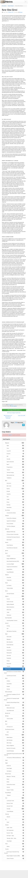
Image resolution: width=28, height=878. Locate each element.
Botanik (15, 491)
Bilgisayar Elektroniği (15, 531)
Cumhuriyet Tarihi (15, 800)
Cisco (15, 448)
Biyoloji (15, 488)
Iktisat (14, 590)
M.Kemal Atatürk (14, 691)
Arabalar (15, 555)
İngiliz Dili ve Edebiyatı (15, 520)
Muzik (15, 781)
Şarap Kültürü (15, 569)
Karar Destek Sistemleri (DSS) (15, 561)
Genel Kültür (15, 683)
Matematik (14, 705)
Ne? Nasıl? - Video (15, 835)
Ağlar (15, 445)
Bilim (14, 480)
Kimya (15, 502)
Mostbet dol (14, 713)
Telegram (15, 795)
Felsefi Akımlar (15, 545)
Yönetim (14, 849)
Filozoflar (15, 647)
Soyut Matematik (15, 710)
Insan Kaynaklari (14, 617)
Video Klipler (15, 841)
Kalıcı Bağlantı (14, 406)
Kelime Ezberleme (15, 607)
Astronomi (15, 483)
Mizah (15, 779)
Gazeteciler (15, 650)
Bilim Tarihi (15, 485)
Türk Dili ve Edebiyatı (15, 526)
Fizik (15, 496)
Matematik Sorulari (15, 707)
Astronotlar (15, 636)
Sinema (15, 689)
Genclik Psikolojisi (15, 750)
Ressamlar (15, 663)
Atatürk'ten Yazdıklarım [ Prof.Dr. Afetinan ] (14, 695)
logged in (10, 434)
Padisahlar (15, 658)
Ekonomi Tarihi (15, 803)
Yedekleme (15, 477)
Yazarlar (15, 666)
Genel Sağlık (15, 768)
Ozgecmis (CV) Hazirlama (15, 566)
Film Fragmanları (15, 830)
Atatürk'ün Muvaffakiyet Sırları (15, 702)
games (14, 550)
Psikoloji (14, 734)
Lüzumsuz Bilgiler (15, 564)
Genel (14, 553)
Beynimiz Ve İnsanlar (15, 748)
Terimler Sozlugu (15, 472)
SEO (15, 628)
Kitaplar (15, 686)
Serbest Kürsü (14, 773)
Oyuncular (15, 655)
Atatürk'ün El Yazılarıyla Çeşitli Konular (14, 699)
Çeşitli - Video (15, 827)
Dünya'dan (15, 577)
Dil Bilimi (15, 681)
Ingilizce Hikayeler (15, 604)
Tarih (14, 798)
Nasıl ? (15, 464)
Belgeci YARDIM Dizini (15, 558)
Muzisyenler (15, 652)
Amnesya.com (15, 726)
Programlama (15, 467)
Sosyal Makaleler (15, 572)
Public (14, 760)
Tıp (14, 819)
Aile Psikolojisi (15, 740)
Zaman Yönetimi (15, 858)
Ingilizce (14, 596)
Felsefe (14, 542)
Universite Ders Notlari (15, 512)
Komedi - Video (15, 832)
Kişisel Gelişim (11, 5)
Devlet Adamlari (15, 644)
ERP (15, 456)
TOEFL (15, 612)
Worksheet (15, 615)
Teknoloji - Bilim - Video (15, 838)
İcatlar (15, 499)
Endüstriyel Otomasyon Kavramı (15, 537)
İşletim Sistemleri (15, 461)
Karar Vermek (21, 415)
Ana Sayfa (4, 5)
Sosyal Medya (14, 792)
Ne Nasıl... (14, 715)
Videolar (14, 824)
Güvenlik (15, 459)
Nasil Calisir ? (15, 539)
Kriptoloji (15, 504)
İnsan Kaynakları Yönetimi (15, 620)
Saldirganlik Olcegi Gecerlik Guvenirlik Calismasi (14, 754)
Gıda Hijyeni (15, 771)
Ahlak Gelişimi (15, 737)
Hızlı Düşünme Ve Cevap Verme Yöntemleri (8, 417)
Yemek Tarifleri (15, 718)
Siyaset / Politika (15, 789)
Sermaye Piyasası (15, 593)
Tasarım (15, 469)
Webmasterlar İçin (15, 475)
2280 (16, 422)
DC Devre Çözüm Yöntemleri (15, 534)
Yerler (14, 843)
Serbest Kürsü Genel (15, 784)
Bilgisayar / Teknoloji (15, 776)
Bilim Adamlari (15, 642)
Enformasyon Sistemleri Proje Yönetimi (14, 852)
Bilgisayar (14, 442)
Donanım (15, 453)
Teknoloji (14, 814)
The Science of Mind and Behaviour (15, 757)
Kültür (14, 678)
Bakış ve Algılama (15, 745)
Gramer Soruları (15, 601)
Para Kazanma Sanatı (14, 729)
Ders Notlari (14, 510)
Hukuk (14, 582)
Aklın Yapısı (15, 742)
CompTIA (15, 451)
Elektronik (14, 529)
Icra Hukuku (15, 585)
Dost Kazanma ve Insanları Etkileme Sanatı (14, 672)
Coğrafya (15, 494)
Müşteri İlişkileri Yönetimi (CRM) (15, 855)
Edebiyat (14, 515)
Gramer (15, 599)
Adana (15, 846)
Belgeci (21, 12)
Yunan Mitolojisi (15, 811)
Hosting (15, 625)
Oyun (14, 724)
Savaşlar (15, 808)
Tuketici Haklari (15, 588)
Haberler (14, 574)
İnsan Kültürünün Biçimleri (15, 547)
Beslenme (15, 765)
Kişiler (14, 633)
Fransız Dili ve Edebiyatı (15, 518)
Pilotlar (15, 660)
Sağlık (14, 763)
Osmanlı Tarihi (15, 806)
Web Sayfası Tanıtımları (15, 631)
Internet (14, 623)
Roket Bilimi (15, 507)
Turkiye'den (15, 580)
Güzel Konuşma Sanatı (15, 675)
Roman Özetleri (15, 523)
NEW (14, 721)
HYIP (15, 732)
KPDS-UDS (15, 609)
